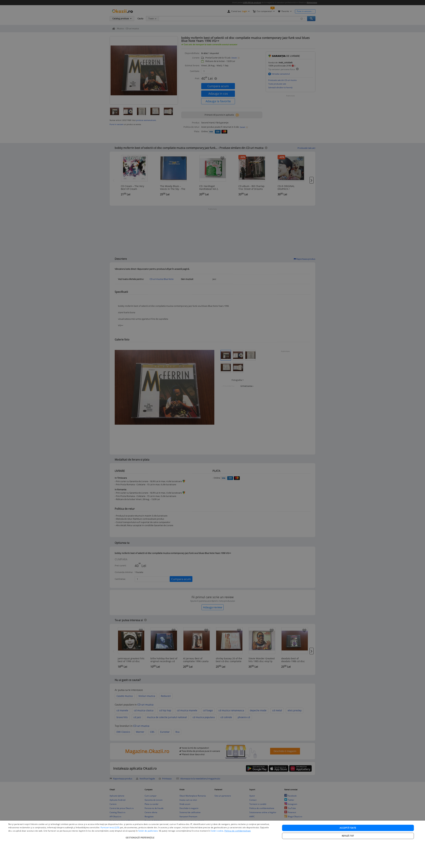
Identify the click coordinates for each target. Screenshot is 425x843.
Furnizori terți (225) (110, 827)
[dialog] (212, 832)
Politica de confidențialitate (237, 830)
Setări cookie (217, 830)
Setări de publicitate (148, 830)
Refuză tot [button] (348, 835)
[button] (140, 836)
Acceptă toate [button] (348, 827)
